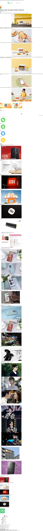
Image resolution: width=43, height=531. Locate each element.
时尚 (6, 0)
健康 (17, 0)
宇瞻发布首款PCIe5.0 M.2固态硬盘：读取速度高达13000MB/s (7, 232)
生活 (10, 0)
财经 (16, 0)
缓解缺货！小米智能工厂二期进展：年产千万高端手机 (5, 174)
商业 (14, 0)
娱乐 (3, 0)
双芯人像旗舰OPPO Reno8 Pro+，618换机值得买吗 (5, 305)
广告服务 (7, 529)
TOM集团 (1, 529)
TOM (0, 145)
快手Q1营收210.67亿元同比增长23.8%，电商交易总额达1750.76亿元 (8, 459)
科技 (23, 0)
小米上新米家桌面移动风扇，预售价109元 (4, 159)
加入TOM (9, 529)
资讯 (1, 0)
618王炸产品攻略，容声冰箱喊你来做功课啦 (6, 474)
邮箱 (13, 0)
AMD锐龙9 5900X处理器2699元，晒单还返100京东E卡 (7, 247)
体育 (4, 0)
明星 (5, 0)
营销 (12, 0)
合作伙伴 (5, 529)
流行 (2, 0)
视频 (15, 0)
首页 (0, 0)
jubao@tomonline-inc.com (17, 530)
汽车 (20, 0)
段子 (18, 0)
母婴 (11, 0)
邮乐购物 (3, 529)
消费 (19, 0)
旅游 (9, 0)
